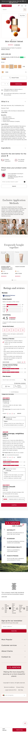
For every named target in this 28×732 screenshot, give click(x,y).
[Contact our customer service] (25, 723)
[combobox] (14, 695)
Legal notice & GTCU (10, 690)
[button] (14, 101)
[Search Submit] (25, 9)
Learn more (4, 112)
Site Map (20, 690)
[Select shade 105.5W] (15, 66)
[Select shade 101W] (7, 66)
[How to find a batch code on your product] (25, 182)
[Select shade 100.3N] (3, 66)
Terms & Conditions (9, 687)
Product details (5, 49)
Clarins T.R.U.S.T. (13, 176)
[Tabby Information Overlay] (22, 57)
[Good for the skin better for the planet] (7, 155)
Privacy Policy (20, 687)
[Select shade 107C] (20, 66)
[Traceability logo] (3, 175)
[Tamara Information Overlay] (3, 59)
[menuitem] (18, 6)
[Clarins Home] (6, 6)
